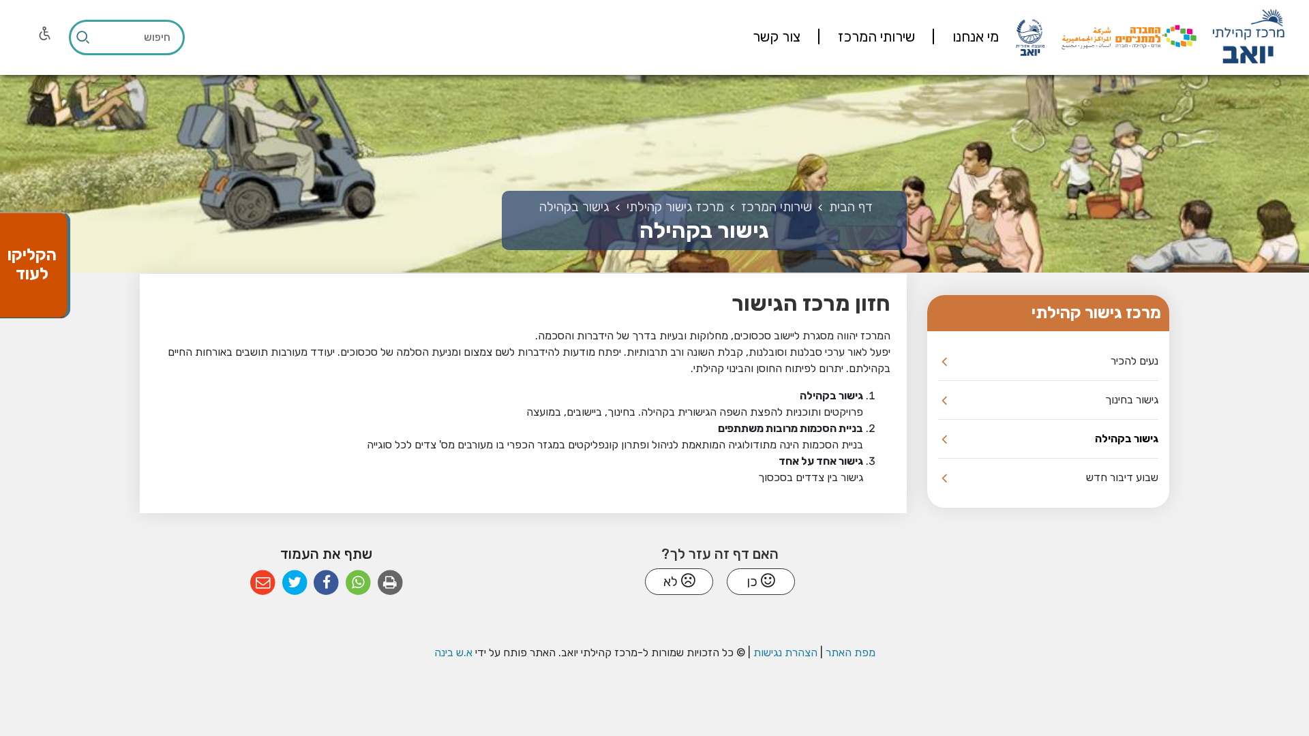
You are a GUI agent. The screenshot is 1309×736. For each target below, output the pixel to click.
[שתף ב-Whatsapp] (358, 583)
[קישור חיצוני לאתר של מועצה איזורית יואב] (1030, 37)
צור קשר (776, 37)
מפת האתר (850, 652)
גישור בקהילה (1126, 438)
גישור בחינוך (1131, 399)
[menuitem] (958, 37)
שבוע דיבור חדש (1122, 477)
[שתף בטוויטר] (295, 583)
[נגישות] (45, 33)
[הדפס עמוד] (390, 583)
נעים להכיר (1134, 360)
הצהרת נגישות (785, 652)
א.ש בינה (453, 652)
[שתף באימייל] (262, 583)
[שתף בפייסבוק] (326, 583)
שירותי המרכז (874, 37)
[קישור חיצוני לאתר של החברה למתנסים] (1129, 37)
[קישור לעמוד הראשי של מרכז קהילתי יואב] (1248, 37)
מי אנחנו (974, 37)
